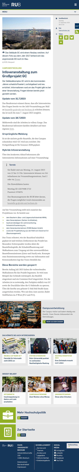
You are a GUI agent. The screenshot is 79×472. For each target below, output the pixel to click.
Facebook (60, 458)
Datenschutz (22, 462)
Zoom (17, 179)
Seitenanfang (72, 445)
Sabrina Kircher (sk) (64, 30)
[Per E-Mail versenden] (61, 42)
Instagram (60, 450)
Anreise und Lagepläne (41, 454)
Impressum (21, 467)
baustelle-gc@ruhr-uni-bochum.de (19, 110)
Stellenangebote (43, 460)
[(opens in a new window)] (37, 4)
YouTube (59, 460)
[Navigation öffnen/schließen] (75, 4)
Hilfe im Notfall (43, 458)
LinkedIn (59, 453)
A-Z (77, 26)
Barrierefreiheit (23, 464)
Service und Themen (41, 449)
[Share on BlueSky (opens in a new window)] (72, 37)
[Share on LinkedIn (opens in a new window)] (66, 37)
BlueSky (59, 455)
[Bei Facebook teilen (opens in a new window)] (61, 37)
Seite (12, 129)
